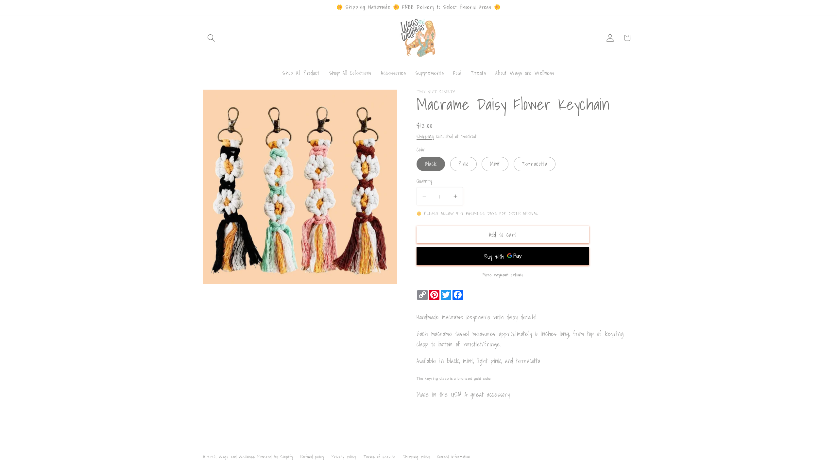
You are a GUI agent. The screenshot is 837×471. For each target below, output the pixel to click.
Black (431, 163)
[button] (211, 37)
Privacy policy (344, 456)
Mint (495, 163)
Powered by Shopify (275, 456)
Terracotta (534, 163)
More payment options (503, 274)
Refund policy (312, 456)
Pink (463, 163)
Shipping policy (416, 456)
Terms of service (379, 456)
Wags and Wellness (237, 456)
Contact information (453, 456)
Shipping (425, 136)
